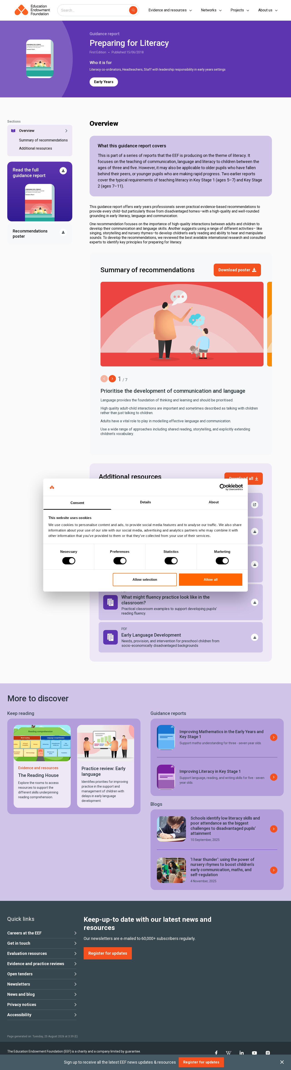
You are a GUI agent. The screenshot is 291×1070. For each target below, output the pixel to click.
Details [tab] (145, 502)
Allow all (211, 579)
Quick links (20, 919)
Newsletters (18, 984)
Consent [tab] (77, 503)
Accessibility (19, 1014)
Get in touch (18, 943)
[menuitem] (216, 1053)
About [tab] (214, 502)
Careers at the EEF (24, 933)
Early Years (103, 82)
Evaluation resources (27, 953)
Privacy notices (21, 1004)
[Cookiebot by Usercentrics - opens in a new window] (223, 487)
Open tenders (20, 973)
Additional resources (35, 148)
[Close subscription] (282, 1062)
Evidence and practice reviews (35, 963)
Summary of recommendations (43, 140)
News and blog (21, 994)
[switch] (119, 560)
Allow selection (145, 579)
